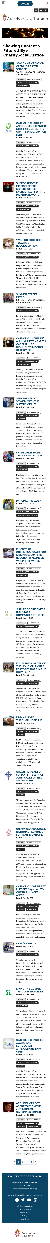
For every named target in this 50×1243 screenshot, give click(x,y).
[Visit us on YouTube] (29, 1200)
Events (22, 1126)
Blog (21, 254)
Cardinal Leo (24, 209)
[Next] (35, 1162)
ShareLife (23, 470)
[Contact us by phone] (47, 3)
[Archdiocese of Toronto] (25, 17)
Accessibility (25, 1219)
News (21, 143)
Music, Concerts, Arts (28, 515)
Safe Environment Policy (25, 1206)
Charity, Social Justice (28, 83)
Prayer (22, 418)
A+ (36, 10)
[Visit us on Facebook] (17, 1200)
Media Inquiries (25, 1216)
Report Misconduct (25, 1209)
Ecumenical (23, 86)
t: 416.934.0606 (25, 1185)
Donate (25, 4)
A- (40, 10)
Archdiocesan (34, 79)
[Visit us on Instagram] (35, 1200)
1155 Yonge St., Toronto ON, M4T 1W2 (25, 1182)
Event (21, 79)
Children (22, 575)
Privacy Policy (25, 1213)
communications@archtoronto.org (25, 1189)
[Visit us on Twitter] (23, 1200)
